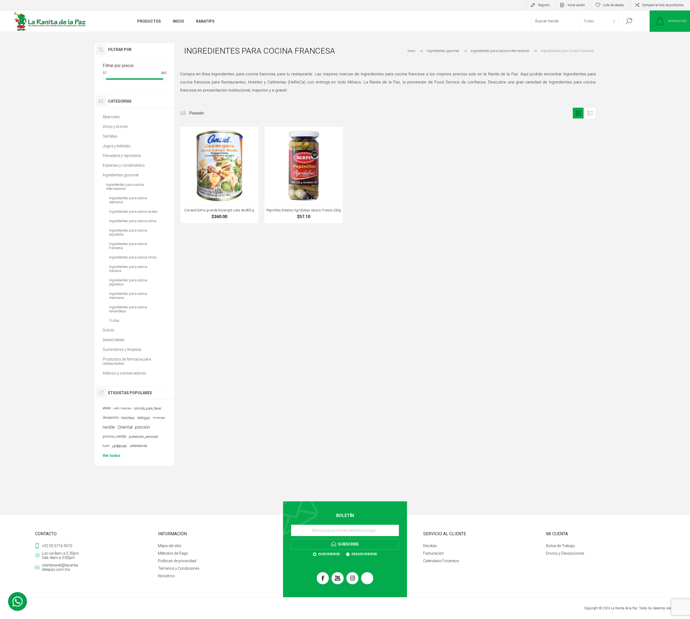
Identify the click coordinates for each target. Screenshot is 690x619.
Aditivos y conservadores (124, 373)
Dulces (108, 330)
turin (106, 446)
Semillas (110, 136)
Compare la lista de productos (663, 5)
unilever (119, 446)
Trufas (114, 321)
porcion (142, 427)
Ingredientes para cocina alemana (128, 200)
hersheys (128, 418)
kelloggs (143, 418)
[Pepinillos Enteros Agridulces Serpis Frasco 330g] (303, 175)
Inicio (411, 51)
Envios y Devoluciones (565, 553)
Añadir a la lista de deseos (239, 209)
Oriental (125, 427)
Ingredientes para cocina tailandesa (128, 309)
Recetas (430, 546)
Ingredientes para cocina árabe (133, 211)
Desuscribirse (364, 554)
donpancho (111, 417)
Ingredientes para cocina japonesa (128, 282)
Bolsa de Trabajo (560, 546)
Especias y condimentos (124, 165)
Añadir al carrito (214, 209)
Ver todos (111, 455)
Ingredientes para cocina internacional (125, 187)
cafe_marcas (122, 408)
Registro (544, 5)
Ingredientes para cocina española (128, 232)
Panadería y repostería (122, 155)
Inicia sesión (576, 5)
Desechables (114, 340)
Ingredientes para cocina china (132, 221)
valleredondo (138, 446)
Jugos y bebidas (116, 146)
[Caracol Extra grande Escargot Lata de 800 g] (219, 175)
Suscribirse (329, 554)
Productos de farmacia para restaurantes (127, 361)
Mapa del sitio (169, 546)
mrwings (159, 417)
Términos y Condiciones (178, 568)
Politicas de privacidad (177, 561)
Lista (590, 113)
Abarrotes (111, 117)
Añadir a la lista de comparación (251, 209)
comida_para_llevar (147, 408)
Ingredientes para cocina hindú (133, 257)
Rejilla (578, 113)
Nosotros (166, 576)
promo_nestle (114, 436)
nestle (109, 427)
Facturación (433, 553)
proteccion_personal (143, 437)
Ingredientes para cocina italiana (128, 269)
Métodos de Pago (173, 553)
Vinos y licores (115, 126)
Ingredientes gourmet (121, 175)
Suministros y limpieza (122, 349)
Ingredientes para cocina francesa (128, 246)
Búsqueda (629, 21)
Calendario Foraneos (441, 561)
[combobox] (555, 21)
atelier (107, 408)
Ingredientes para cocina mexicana (128, 296)
